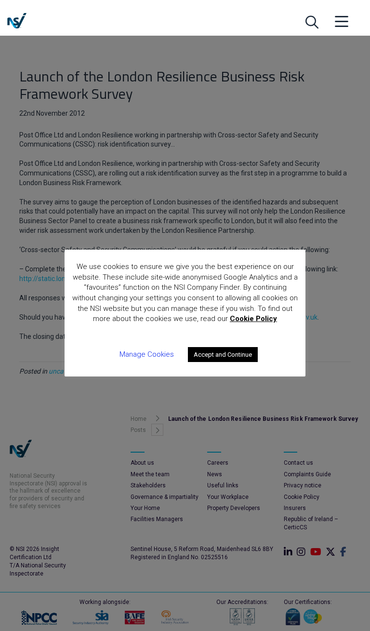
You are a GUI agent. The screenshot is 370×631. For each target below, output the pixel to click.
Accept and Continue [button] (223, 354)
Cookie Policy (253, 318)
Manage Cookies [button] (146, 354)
